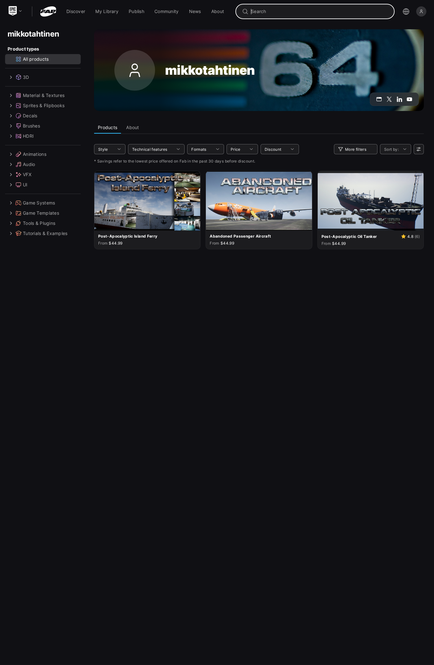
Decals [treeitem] (30, 115)
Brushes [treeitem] (31, 125)
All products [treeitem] (36, 59)
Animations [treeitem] (34, 154)
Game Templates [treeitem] (41, 213)
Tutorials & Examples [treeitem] (45, 233)
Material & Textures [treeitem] (43, 95)
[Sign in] (421, 11)
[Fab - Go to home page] (48, 11)
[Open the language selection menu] (406, 11)
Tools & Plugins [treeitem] (39, 223)
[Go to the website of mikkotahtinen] (379, 99)
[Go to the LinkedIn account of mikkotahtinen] (399, 99)
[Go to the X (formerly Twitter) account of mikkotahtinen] (389, 99)
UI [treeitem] (25, 184)
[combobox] (319, 11)
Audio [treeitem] (29, 164)
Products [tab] (107, 127)
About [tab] (132, 127)
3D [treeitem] (26, 77)
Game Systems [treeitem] (39, 202)
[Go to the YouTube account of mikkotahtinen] (409, 99)
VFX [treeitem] (27, 174)
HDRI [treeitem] (28, 136)
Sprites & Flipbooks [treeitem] (43, 105)
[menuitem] (75, 11)
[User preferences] (419, 149)
